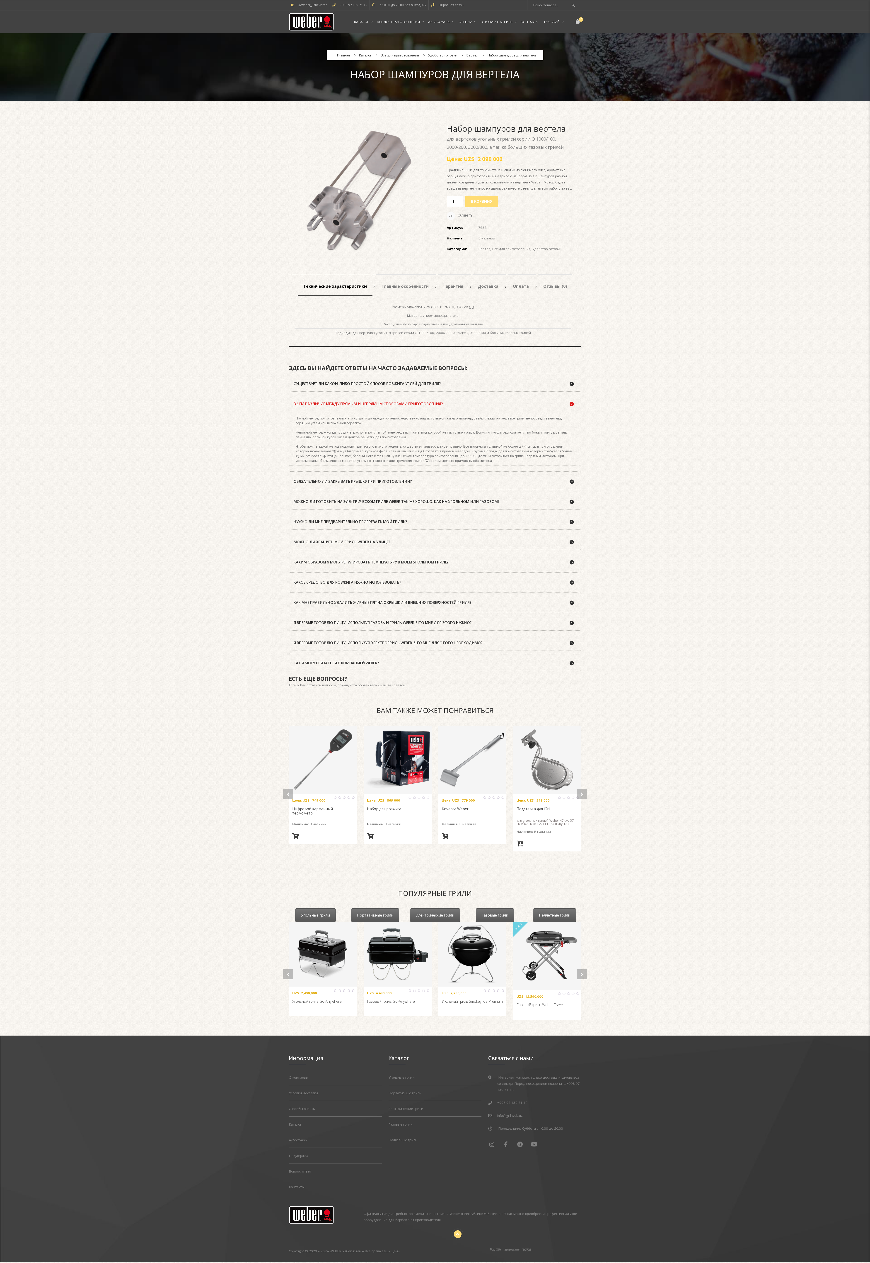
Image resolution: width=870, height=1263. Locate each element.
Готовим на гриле (497, 22)
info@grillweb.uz (510, 1115)
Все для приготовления (398, 22)
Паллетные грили (403, 1140)
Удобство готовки (546, 248)
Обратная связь (451, 5)
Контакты (530, 22)
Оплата (521, 286)
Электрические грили (435, 915)
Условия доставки (303, 1093)
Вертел (484, 248)
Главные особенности (405, 286)
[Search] (574, 5)
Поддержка (298, 1155)
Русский (552, 22)
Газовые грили (495, 915)
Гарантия (453, 286)
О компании (298, 1077)
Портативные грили (375, 915)
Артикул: (455, 227)
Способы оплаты (302, 1108)
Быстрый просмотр (328, 799)
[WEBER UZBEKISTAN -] (311, 22)
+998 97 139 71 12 (353, 5)
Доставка (488, 286)
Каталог (361, 22)
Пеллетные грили (554, 915)
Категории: (457, 248)
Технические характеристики (335, 286)
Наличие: (455, 238)
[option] (359, 190)
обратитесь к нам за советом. (382, 685)
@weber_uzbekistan (312, 5)
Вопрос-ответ (300, 1171)
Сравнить (465, 215)
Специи (465, 22)
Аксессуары (439, 22)
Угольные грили (315, 915)
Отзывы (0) (555, 286)
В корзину (481, 201)
